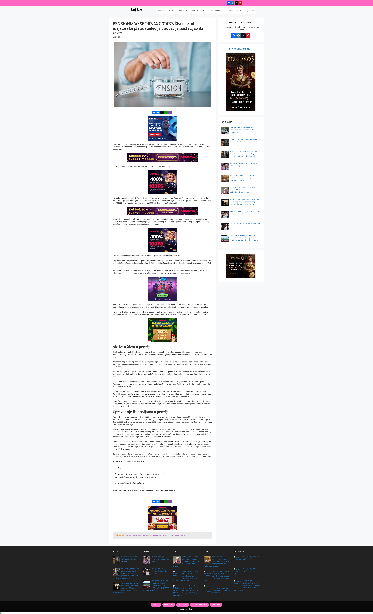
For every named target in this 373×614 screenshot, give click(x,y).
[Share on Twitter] (162, 112)
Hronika (181, 11)
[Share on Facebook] (154, 112)
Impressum (182, 605)
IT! (238, 11)
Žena (228, 11)
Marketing (168, 605)
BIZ (170, 11)
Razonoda (215, 11)
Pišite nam (216, 605)
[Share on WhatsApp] (166, 112)
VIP (203, 11)
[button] (253, 11)
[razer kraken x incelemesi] (186, 613)
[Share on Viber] (170, 112)
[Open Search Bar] (247, 11)
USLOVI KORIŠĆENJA (199, 605)
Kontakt (156, 605)
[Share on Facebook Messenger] (158, 112)
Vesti (160, 11)
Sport (193, 11)
